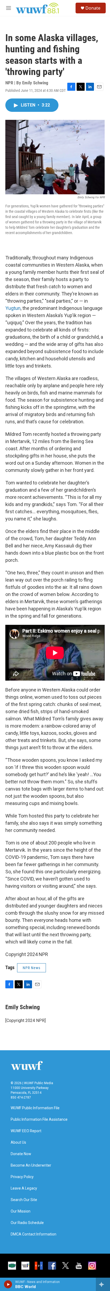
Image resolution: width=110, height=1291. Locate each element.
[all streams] (103, 1284)
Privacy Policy (22, 1177)
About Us (18, 1142)
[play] (8, 1284)
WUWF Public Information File (35, 1108)
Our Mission (20, 1211)
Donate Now (21, 1154)
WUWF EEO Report (26, 1131)
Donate (92, 8)
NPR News (31, 968)
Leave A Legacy (24, 1188)
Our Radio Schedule (27, 1223)
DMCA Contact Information (33, 1234)
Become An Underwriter (31, 1165)
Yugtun (13, 308)
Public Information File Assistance (39, 1120)
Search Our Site (24, 1200)
